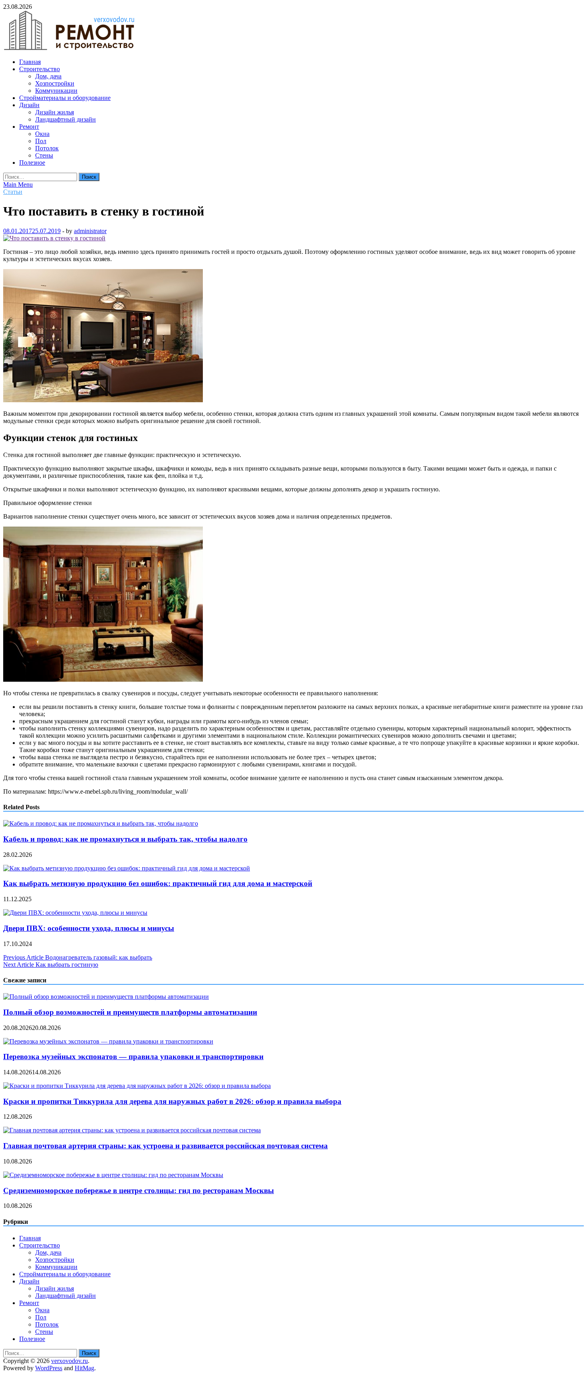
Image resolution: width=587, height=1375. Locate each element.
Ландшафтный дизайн (65, 119)
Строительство (39, 69)
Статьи (12, 191)
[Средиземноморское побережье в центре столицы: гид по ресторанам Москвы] (113, 1174)
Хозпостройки (54, 83)
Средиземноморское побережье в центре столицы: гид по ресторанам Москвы (138, 1190)
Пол (40, 141)
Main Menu (18, 184)
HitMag (84, 1368)
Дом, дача (48, 76)
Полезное (32, 162)
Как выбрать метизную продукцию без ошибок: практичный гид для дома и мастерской (157, 883)
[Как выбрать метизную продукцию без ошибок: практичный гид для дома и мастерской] (126, 868)
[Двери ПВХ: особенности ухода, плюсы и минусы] (75, 912)
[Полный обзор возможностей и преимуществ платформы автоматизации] (106, 996)
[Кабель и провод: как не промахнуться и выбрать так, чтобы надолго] (100, 823)
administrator (90, 231)
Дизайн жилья (54, 112)
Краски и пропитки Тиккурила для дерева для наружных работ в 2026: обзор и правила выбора (172, 1101)
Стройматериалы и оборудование (65, 97)
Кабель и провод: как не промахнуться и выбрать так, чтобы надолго (125, 839)
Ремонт (29, 126)
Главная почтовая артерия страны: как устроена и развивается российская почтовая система (165, 1146)
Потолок (47, 148)
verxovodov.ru (69, 1360)
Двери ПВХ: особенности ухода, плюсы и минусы (88, 928)
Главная (30, 61)
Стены (44, 155)
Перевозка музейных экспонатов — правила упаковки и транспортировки (133, 1056)
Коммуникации (56, 90)
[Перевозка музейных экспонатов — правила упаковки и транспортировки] (108, 1041)
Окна (42, 133)
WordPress (48, 1368)
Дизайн (29, 105)
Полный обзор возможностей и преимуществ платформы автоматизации (130, 1012)
